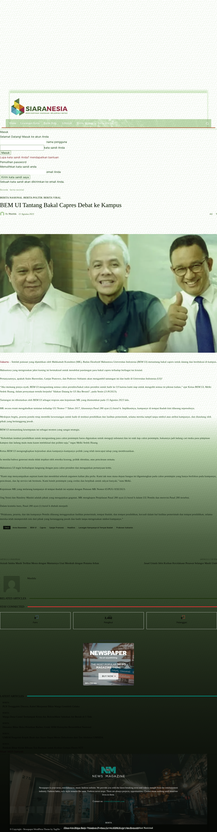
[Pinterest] (40, 809)
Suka (35, 615)
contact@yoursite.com (114, 801)
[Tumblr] (49, 809)
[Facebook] (13, 809)
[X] (58, 809)
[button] (207, 123)
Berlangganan (182, 615)
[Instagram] (22, 809)
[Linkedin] (31, 809)
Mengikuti (108, 615)
